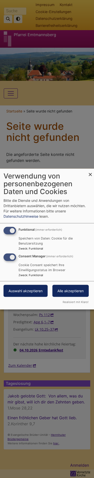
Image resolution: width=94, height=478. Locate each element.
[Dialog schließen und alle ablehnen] (90, 172)
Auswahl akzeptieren (26, 291)
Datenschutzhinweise (21, 216)
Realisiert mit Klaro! (75, 302)
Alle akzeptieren (70, 291)
